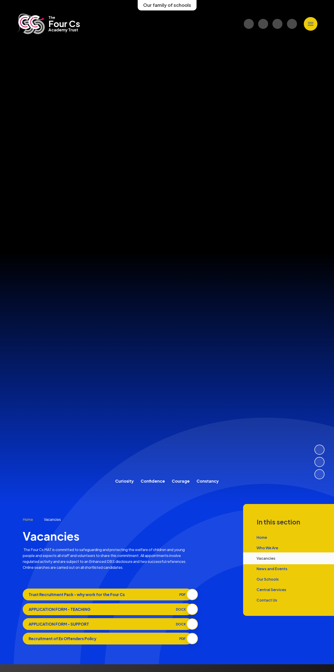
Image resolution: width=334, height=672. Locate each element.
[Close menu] (310, 24)
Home (28, 519)
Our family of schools (167, 5)
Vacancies (52, 519)
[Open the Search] (292, 24)
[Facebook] (277, 24)
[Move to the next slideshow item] (319, 450)
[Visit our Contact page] (249, 24)
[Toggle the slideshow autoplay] (319, 474)
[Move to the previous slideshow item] (319, 462)
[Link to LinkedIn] (263, 24)
